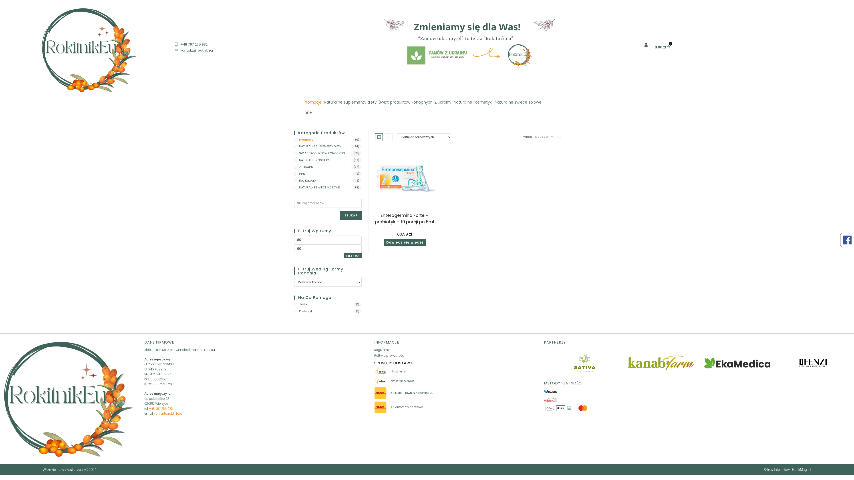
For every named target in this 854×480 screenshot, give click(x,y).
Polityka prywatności (389, 355)
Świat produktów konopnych (406, 102)
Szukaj (351, 215)
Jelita (303, 304)
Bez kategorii (308, 180)
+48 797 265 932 (161, 408)
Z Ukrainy (443, 102)
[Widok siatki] (379, 137)
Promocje (313, 102)
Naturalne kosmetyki (472, 102)
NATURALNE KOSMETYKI (315, 160)
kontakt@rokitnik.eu (168, 413)
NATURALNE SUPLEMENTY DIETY (320, 146)
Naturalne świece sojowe (518, 102)
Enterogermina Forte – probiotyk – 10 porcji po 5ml (404, 218)
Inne (308, 112)
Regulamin (382, 350)
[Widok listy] (389, 137)
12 (536, 137)
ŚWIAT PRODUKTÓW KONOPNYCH (322, 153)
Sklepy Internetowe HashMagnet (787, 470)
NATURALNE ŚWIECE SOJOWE (319, 187)
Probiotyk (306, 311)
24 (541, 137)
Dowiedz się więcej (404, 242)
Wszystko (553, 137)
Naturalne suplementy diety (350, 102)
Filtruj (352, 256)
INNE (302, 174)
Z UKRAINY (306, 167)
